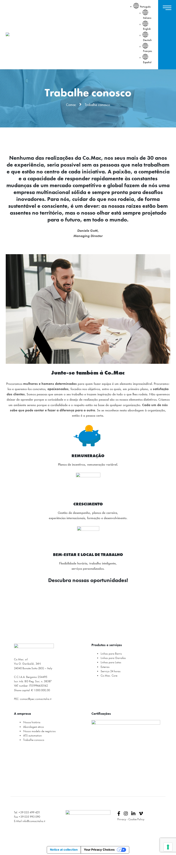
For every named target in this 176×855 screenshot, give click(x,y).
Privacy (121, 819)
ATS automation (32, 735)
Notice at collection (64, 849)
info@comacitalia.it (33, 821)
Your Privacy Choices (99, 849)
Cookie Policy (136, 819)
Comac (71, 104)
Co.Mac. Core (109, 675)
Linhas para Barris (111, 653)
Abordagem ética (33, 727)
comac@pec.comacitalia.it (35, 699)
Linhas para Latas (111, 662)
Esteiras (105, 667)
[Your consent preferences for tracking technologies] (168, 847)
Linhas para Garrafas (113, 658)
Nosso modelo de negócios (39, 731)
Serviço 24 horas (111, 671)
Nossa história (31, 722)
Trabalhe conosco (33, 740)
